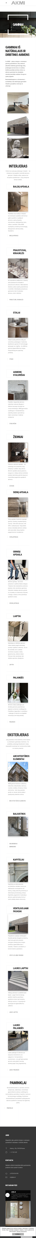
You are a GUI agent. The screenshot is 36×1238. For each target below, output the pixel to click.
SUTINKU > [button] (18, 1234)
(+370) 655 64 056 (14, 1173)
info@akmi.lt (13, 1177)
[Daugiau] (18, 104)
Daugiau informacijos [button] (22, 1231)
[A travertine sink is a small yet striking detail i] (18, 1213)
